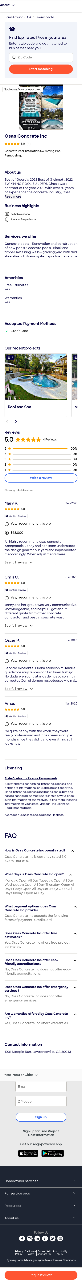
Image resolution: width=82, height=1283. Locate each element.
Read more (13, 197)
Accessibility (60, 1253)
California (30, 1252)
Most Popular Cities (18, 1075)
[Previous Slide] (7, 421)
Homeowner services (21, 1181)
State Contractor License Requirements (31, 778)
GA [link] (29, 17)
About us (11, 1218)
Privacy (19, 1252)
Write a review (41, 478)
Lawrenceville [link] (44, 17)
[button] (36, 385)
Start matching (41, 69)
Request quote (41, 1275)
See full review (16, 562)
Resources (13, 1206)
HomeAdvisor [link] (14, 17)
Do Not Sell (44, 1252)
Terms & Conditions (64, 1260)
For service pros (17, 1193)
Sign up (41, 1117)
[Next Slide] (16, 421)
